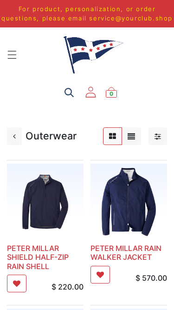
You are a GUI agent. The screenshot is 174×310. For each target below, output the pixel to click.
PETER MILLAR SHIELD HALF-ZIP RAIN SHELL (38, 257)
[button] (16, 283)
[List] (131, 136)
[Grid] (112, 136)
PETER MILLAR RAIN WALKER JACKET (125, 253)
